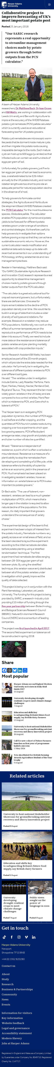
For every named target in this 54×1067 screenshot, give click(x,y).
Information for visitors (17, 1013)
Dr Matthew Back (25, 108)
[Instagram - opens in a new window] (19, 937)
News (5, 999)
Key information (12, 1018)
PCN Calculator (14, 210)
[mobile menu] (49, 4)
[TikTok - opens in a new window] (4, 937)
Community (9, 994)
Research (8, 984)
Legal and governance (16, 1028)
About (6, 974)
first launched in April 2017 (34, 628)
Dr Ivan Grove (43, 108)
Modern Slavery (12, 1038)
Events (6, 1004)
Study (5, 979)
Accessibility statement (17, 1033)
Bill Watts (11, 112)
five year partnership (13, 606)
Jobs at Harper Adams (15, 1043)
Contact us (8, 966)
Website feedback (13, 1023)
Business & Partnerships (17, 989)
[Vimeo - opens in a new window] (26, 937)
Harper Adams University (16, 944)
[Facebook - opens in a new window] (12, 937)
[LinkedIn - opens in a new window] (34, 937)
